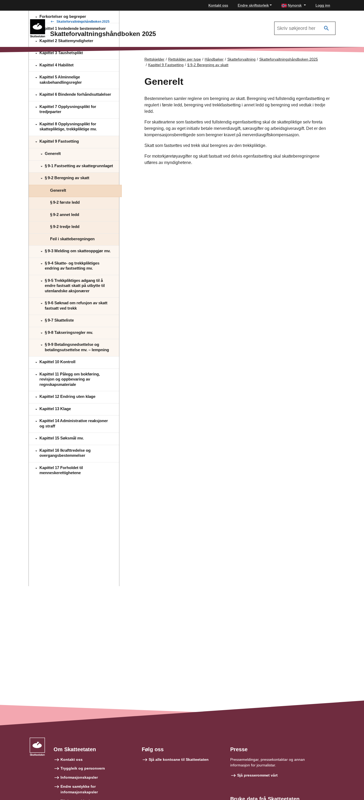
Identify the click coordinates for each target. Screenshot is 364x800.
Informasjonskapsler (79, 777)
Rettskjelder (154, 59)
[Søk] (326, 28)
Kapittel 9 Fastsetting (166, 65)
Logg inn (323, 5)
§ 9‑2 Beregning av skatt (207, 65)
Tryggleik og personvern (82, 768)
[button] (293, 5)
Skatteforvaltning (241, 59)
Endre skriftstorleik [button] (253, 5)
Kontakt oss (218, 5)
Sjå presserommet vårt (257, 775)
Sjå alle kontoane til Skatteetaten (179, 759)
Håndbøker (214, 59)
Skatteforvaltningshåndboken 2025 (83, 21)
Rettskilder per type (184, 59)
